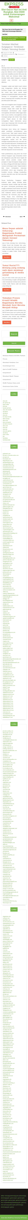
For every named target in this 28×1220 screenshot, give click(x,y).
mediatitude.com (7, 761)
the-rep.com (6, 780)
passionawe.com (7, 657)
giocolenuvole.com (7, 964)
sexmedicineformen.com (9, 667)
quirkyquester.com (7, 666)
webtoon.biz (6, 547)
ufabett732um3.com (8, 1075)
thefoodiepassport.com (8, 867)
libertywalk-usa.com (8, 732)
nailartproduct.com (7, 990)
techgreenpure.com (8, 983)
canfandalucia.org (7, 1129)
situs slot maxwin (7, 409)
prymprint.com (6, 634)
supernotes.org (6, 614)
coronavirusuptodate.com (9, 1012)
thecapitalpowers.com (8, 682)
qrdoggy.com (6, 598)
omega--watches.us (8, 747)
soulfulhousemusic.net (8, 676)
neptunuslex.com (7, 741)
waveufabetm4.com (8, 1047)
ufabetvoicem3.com (8, 1045)
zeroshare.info (6, 789)
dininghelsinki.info (7, 1056)
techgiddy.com (6, 478)
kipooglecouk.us (7, 862)
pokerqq (5, 406)
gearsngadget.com (7, 1017)
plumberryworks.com (8, 660)
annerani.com (6, 784)
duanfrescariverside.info (9, 1058)
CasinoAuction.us (7, 860)
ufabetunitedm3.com (8, 701)
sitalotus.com (6, 613)
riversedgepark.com (8, 932)
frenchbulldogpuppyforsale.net (10, 892)
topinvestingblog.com (8, 777)
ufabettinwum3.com (8, 699)
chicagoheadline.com (8, 925)
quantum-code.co (7, 1084)
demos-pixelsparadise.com (10, 759)
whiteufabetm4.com (8, 1052)
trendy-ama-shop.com (8, 1098)
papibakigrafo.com (7, 871)
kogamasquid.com (7, 894)
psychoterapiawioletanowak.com (11, 662)
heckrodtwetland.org (8, 846)
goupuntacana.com (8, 930)
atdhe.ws (5, 844)
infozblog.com (6, 825)
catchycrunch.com (7, 936)
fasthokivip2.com (7, 526)
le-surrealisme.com (8, 768)
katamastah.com (7, 620)
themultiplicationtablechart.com (10, 895)
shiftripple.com (6, 669)
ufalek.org (5, 591)
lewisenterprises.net (8, 957)
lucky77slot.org (6, 584)
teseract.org (6, 1097)
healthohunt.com (7, 1065)
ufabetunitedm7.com (8, 703)
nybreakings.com (7, 1132)
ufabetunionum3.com (8, 1038)
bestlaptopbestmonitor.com (9, 837)
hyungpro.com (6, 551)
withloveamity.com (7, 967)
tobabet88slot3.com (8, 683)
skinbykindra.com (7, 1159)
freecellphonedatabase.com (10, 485)
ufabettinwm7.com (7, 698)
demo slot (5, 420)
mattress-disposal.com (8, 593)
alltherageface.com (7, 1160)
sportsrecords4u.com (8, 1033)
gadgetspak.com (7, 1015)
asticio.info (5, 625)
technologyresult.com (8, 974)
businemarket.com (7, 536)
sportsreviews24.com (8, 581)
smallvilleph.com (7, 796)
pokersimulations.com (8, 1026)
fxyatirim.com (6, 971)
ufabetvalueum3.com (8, 1040)
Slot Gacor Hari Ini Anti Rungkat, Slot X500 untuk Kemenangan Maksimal (14, 13)
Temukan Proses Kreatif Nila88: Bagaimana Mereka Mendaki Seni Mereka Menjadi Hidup (13, 303)
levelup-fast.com (7, 1022)
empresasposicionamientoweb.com (12, 1151)
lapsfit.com (5, 1020)
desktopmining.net (7, 885)
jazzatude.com (6, 786)
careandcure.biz (7, 639)
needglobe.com (7, 653)
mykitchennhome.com (8, 863)
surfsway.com (6, 989)
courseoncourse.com (8, 467)
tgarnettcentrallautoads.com (10, 750)
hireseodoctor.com (7, 1019)
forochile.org (6, 807)
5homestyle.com (7, 902)
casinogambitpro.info (8, 464)
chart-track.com (7, 809)
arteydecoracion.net (8, 833)
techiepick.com (6, 1113)
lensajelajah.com (7, 946)
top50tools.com (7, 778)
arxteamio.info (6, 628)
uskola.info (5, 1077)
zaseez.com (6, 934)
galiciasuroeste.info (8, 798)
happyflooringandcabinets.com (10, 595)
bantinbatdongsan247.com (9, 469)
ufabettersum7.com (8, 696)
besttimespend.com (8, 637)
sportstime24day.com (8, 554)
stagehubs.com (7, 916)
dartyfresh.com (6, 955)
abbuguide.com (7, 973)
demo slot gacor (7, 422)
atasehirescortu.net (8, 568)
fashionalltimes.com (8, 1146)
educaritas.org (6, 944)
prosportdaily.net (7, 1093)
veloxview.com (6, 712)
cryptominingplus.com (8, 529)
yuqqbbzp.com (6, 1008)
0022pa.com (6, 787)
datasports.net (6, 567)
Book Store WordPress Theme (9, 1217)
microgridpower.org (8, 650)
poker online (6, 404)
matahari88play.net (7, 538)
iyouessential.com (7, 966)
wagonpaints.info (7, 1079)
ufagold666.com (7, 1107)
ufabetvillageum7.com (8, 1044)
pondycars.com (7, 1116)
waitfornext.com (7, 1081)
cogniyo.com (6, 641)
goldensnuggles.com (8, 506)
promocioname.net (7, 812)
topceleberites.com (7, 1035)
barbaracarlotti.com (8, 883)
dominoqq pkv (14, 1195)
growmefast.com (7, 586)
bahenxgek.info (6, 473)
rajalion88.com (6, 928)
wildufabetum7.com (8, 717)
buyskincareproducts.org (9, 890)
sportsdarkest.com (7, 545)
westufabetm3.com (8, 713)
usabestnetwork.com (8, 497)
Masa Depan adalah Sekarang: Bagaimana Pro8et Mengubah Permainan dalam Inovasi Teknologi (13, 234)
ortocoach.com (6, 655)
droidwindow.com (7, 1104)
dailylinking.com (7, 960)
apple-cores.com (7, 879)
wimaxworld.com (7, 814)
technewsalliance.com (8, 1070)
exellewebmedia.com (8, 489)
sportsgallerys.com (8, 563)
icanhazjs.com (6, 872)
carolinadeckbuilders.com (9, 775)
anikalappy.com (7, 1054)
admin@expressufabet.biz (8, 54)
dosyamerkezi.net (7, 766)
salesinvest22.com (7, 1095)
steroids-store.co (7, 832)
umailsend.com (7, 501)
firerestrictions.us (7, 819)
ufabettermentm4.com (8, 694)
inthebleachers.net (7, 886)
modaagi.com (6, 794)
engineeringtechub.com (9, 570)
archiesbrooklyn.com (8, 821)
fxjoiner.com (6, 1157)
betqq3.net (5, 856)
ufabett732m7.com (7, 1100)
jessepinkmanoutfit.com (9, 499)
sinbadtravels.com (7, 492)
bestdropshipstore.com (8, 985)
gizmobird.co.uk (7, 736)
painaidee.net (6, 543)
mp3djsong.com (7, 738)
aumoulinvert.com (7, 865)
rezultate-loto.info (7, 1029)
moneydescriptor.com (8, 540)
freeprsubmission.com (8, 1105)
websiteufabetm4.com (8, 1051)
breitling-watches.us (8, 748)
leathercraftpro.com (8, 648)
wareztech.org (6, 496)
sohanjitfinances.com (8, 674)
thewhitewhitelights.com (9, 842)
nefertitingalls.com (7, 939)
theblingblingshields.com (9, 558)
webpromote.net (7, 830)
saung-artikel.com (7, 524)
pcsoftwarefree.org (7, 959)
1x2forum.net (6, 918)
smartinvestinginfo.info (8, 1068)
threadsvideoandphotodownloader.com (12, 476)
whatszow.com (6, 978)
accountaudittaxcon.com (9, 632)
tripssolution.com (7, 1001)
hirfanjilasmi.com (7, 644)
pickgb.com (6, 604)
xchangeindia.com (7, 1137)
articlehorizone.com (8, 1006)
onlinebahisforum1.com (9, 923)
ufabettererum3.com (8, 692)
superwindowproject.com (9, 869)
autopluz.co (6, 754)
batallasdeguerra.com (8, 800)
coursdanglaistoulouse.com (10, 740)
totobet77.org (6, 689)
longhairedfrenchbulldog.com (10, 533)
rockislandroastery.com (9, 1166)
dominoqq (22, 1195)
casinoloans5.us (7, 858)
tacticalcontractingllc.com (9, 680)
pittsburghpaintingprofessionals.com (12, 659)
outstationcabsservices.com (10, 1134)
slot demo (5, 411)
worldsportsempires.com (9, 616)
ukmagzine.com (7, 494)
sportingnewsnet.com (8, 552)
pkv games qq (6, 402)
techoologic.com (7, 1120)
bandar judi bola (7, 408)
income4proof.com (7, 943)
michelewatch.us (7, 745)
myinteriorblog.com (8, 1109)
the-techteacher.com (8, 1143)
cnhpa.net (5, 611)
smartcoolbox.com (7, 673)
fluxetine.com (6, 853)
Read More (7, 257)
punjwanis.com (6, 453)
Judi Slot (4, 34)
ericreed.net (6, 851)
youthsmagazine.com (8, 542)
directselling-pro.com (8, 1167)
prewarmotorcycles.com (9, 763)
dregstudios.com (7, 801)
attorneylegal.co (7, 574)
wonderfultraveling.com (9, 810)
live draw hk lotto (7, 416)
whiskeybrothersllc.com (9, 715)
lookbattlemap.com (7, 508)
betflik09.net (6, 948)
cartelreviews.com (7, 987)
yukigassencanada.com (9, 1005)
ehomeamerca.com (8, 980)
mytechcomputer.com (8, 1175)
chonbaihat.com (7, 826)
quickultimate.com (7, 664)
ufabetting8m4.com (8, 1036)
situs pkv (5, 401)
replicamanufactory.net (8, 1028)
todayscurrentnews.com (9, 685)
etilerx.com (5, 1059)
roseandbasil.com (7, 840)
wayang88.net (6, 1049)
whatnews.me (6, 1086)
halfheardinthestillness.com (10, 847)
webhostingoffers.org (8, 976)
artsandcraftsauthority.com (9, 1178)
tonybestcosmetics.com (9, 1153)
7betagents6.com (7, 1010)
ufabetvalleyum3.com (8, 710)
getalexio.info (6, 630)
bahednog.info (6, 471)
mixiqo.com (6, 651)
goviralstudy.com (7, 876)
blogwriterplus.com (7, 460)
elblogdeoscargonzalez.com (10, 828)
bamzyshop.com (7, 1114)
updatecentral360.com (8, 618)
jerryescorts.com (7, 572)
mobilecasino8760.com (9, 855)
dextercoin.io (6, 899)
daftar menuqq (5, 1195)
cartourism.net (6, 878)
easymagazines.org (8, 643)
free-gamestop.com (8, 490)
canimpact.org (6, 874)
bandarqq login (6, 440)
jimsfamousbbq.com (8, 731)
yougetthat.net (6, 515)
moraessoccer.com (8, 805)
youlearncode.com (7, 969)
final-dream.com (7, 1088)
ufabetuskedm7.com (8, 705)
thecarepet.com (7, 458)
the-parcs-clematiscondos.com (11, 455)
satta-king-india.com (8, 1003)
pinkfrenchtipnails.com (8, 559)
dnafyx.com (6, 962)
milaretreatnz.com (7, 793)
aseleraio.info (6, 623)
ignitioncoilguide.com (8, 1173)
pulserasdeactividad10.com (10, 881)
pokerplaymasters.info (8, 466)
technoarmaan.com (8, 1150)
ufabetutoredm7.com (8, 708)
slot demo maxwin (7, 424)
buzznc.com (6, 1155)
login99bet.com (6, 920)
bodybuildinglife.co (7, 597)
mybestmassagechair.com (9, 849)
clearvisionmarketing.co (9, 1082)
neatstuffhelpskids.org (8, 803)
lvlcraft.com (6, 994)
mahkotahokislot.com (8, 588)
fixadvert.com (6, 752)
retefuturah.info (6, 1067)
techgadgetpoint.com (8, 577)
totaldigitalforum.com (8, 1148)
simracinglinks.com (8, 764)
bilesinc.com (6, 791)
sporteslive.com (7, 556)
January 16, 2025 (7, 52)
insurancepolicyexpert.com (9, 771)
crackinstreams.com (8, 1013)
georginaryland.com (8, 839)
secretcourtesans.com (8, 921)
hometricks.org (6, 646)
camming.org (6, 927)
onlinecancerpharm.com (9, 589)
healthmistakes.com (8, 605)
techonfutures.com (7, 1118)
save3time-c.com (7, 755)
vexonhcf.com (6, 757)
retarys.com (6, 503)
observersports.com (8, 528)
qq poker (9, 1205)
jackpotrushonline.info (8, 482)
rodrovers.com (6, 999)
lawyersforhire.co (7, 535)
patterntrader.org (7, 609)
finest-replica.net (7, 1090)
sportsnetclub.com (7, 517)
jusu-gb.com (6, 457)
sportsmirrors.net (7, 565)
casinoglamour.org (7, 897)
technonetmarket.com (8, 1072)
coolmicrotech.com (8, 1139)
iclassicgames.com (8, 522)
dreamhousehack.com (8, 1141)
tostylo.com (6, 513)
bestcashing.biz (7, 817)
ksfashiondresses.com (8, 607)
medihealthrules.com (8, 1123)
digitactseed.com (7, 992)
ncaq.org (5, 950)
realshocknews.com (8, 602)
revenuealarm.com (7, 1169)
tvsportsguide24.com (8, 579)
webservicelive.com (8, 1180)
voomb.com (6, 575)
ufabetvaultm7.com (8, 1042)
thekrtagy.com (6, 1136)
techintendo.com (7, 982)
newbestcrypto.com (8, 519)
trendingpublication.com (9, 690)
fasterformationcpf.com (9, 505)
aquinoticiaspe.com (8, 531)
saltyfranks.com (7, 782)
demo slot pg (6, 418)
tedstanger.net (6, 1074)
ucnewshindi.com (7, 483)
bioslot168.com (6, 1176)
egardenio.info (6, 627)
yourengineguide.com (8, 1130)
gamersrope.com (7, 487)
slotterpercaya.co (7, 671)
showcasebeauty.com (8, 770)
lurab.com (5, 1171)
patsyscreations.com (8, 941)
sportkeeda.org (6, 636)
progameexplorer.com (8, 1164)
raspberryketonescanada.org (10, 1121)
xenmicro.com (6, 951)
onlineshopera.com (7, 953)
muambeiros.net (7, 823)
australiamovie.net (7, 734)
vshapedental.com (7, 1127)
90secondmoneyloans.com (10, 996)
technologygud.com (8, 600)
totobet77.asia (6, 687)
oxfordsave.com (7, 520)
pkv (4, 436)
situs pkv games (7, 431)
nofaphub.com (6, 937)
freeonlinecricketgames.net (9, 816)
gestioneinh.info (7, 1091)
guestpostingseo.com (8, 462)
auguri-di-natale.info (8, 743)
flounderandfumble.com (9, 1063)
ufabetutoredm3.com (8, 706)
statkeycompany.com (8, 773)
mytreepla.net (6, 1024)
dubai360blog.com (7, 582)
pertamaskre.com (7, 474)
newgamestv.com (7, 561)
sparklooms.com (7, 678)
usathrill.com (6, 1125)
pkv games (11, 1198)
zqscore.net (6, 621)
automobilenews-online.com (10, 1144)
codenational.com (7, 1162)
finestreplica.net (7, 1061)
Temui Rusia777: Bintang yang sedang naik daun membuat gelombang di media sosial (13, 270)
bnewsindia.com (7, 1111)
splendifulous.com (7, 1031)
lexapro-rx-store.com (8, 888)
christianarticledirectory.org (9, 901)
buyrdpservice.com (8, 510)
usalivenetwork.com (8, 480)
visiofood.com (6, 1102)
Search (14, 334)
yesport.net (5, 512)
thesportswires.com (8, 549)
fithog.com (5, 835)
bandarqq (5, 438)
